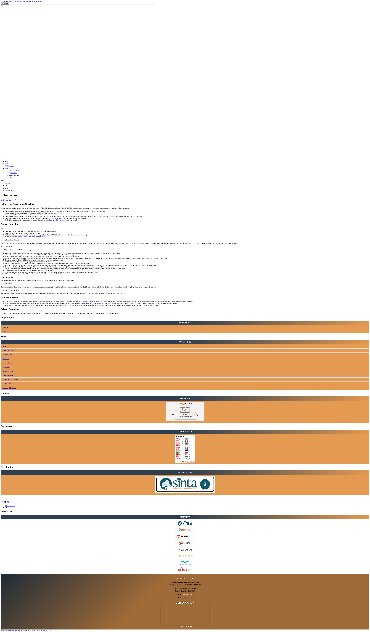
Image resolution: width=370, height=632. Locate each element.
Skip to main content (7, 1)
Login (6, 185)
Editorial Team (12, 173)
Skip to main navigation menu (23, 1)
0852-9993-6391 (187, 594)
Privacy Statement (13, 175)
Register (7, 183)
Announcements (10, 167)
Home (6, 161)
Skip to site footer (37, 1)
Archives (7, 165)
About (6, 168)
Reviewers (6, 359)
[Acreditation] (185, 492)
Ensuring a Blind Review (56, 220)
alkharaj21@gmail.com (187, 598)
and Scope (9, 350)
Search (3, 180)
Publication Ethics (8, 375)
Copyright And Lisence (10, 379)
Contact (10, 177)
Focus (4, 350)
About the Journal (13, 170)
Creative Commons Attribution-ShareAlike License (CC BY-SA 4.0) (97, 301)
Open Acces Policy (8, 371)
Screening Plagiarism (9, 388)
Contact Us (6, 367)
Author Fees (7, 383)
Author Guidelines (57, 218)
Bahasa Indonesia (10, 506)
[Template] (185, 420)
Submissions (12, 172)
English (7, 507)
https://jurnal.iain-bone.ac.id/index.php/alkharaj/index (31, 236)
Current (7, 163)
